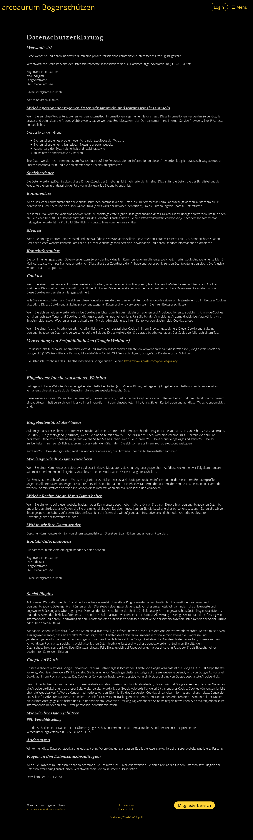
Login (219, 7)
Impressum (126, 805)
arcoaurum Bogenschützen (48, 7)
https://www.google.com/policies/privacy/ (151, 361)
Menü (241, 7)
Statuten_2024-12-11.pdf (126, 817)
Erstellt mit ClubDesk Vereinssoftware (46, 809)
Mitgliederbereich (194, 805)
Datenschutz (126, 809)
